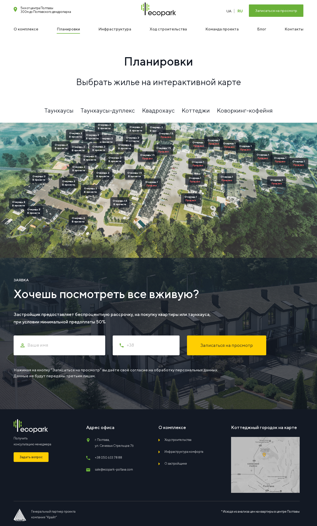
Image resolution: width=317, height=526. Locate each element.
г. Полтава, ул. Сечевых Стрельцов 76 (114, 443)
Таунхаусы (59, 110)
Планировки (68, 29)
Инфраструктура (114, 29)
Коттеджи (196, 110)
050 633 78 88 (108, 457)
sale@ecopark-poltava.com (114, 469)
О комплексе (26, 29)
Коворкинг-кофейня (245, 110)
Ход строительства (168, 29)
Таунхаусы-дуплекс (107, 110)
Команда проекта (222, 29)
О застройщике (175, 463)
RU (240, 11)
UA (229, 11)
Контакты (294, 29)
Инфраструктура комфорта (183, 452)
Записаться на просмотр (276, 10)
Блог (261, 29)
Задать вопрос (31, 457)
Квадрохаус (158, 110)
